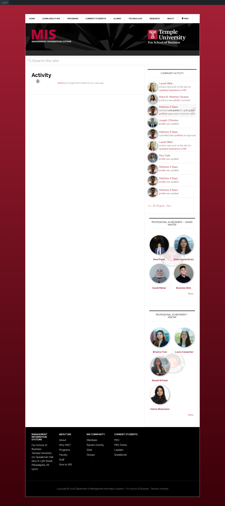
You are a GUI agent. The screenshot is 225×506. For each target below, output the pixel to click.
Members (92, 440)
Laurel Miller (166, 83)
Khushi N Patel (160, 380)
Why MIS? (65, 445)
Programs (64, 449)
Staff (61, 459)
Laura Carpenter (184, 352)
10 (163, 205)
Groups (91, 454)
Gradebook (120, 454)
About (62, 440)
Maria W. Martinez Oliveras (174, 96)
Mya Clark (164, 155)
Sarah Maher (159, 288)
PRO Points (120, 445)
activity (176, 100)
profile (162, 124)
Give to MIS (65, 464)
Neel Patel (159, 259)
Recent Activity (95, 445)
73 (168, 205)
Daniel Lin (62, 83)
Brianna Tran (160, 352)
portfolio (163, 114)
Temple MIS (51, 36)
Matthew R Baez (168, 107)
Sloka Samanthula (184, 259)
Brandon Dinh (183, 288)
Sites (89, 449)
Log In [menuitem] (5, 2)
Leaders (118, 449)
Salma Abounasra (159, 409)
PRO (116, 440)
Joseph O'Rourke (168, 120)
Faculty (63, 454)
